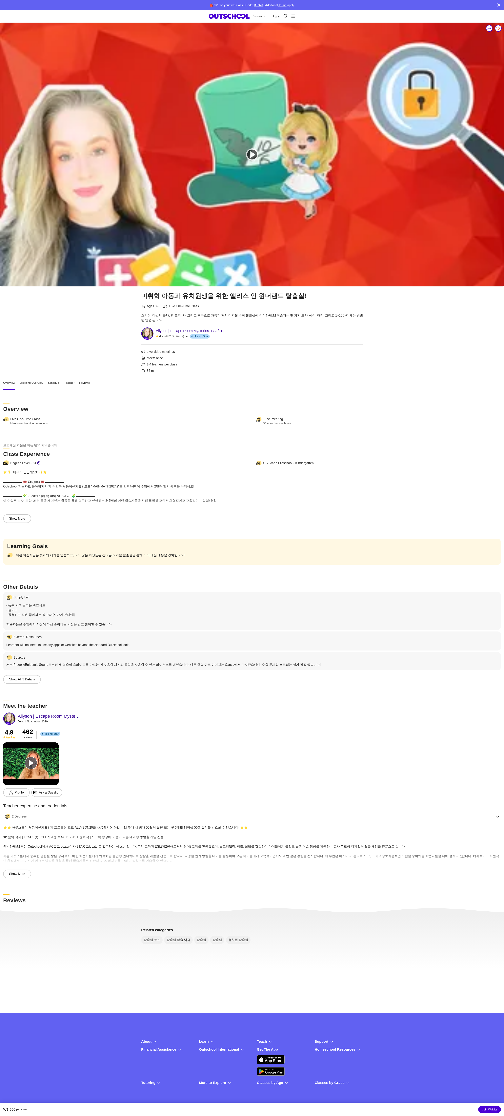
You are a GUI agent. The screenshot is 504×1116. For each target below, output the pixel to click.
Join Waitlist (489, 1109)
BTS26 (258, 5)
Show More (17, 518)
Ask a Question (49, 792)
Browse (257, 16)
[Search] (285, 16)
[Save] (498, 28)
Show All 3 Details (22, 679)
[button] (252, 816)
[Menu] (293, 16)
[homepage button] (229, 16)
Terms (282, 5)
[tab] (9, 383)
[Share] (489, 28)
